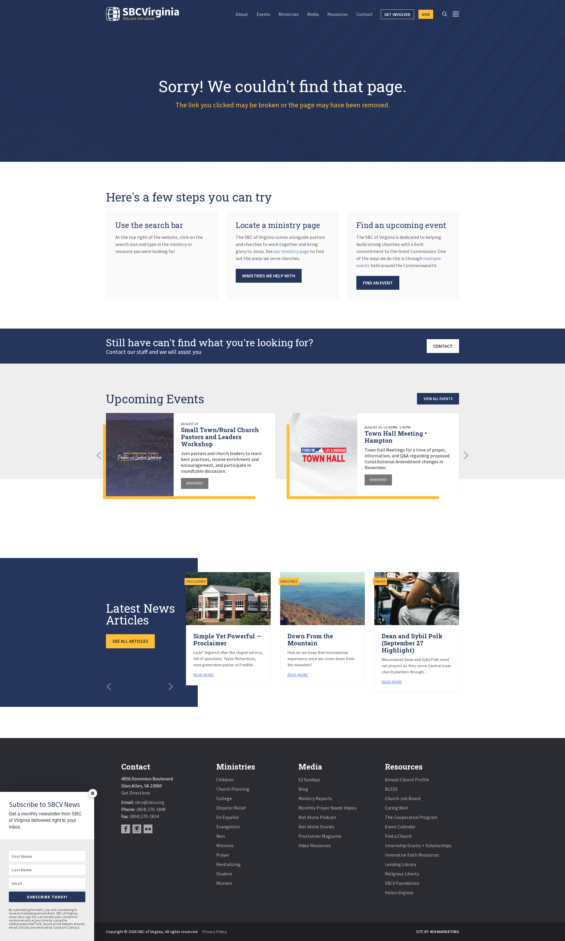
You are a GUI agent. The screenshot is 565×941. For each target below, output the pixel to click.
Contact (443, 346)
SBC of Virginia (142, 14)
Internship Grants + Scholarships (418, 845)
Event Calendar (400, 827)
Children (224, 779)
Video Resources (314, 845)
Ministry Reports (315, 798)
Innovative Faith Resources (412, 855)
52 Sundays (309, 779)
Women (224, 883)
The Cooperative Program (411, 817)
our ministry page (291, 251)
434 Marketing (444, 931)
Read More (203, 674)
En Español (227, 817)
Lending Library (400, 864)
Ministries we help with (268, 276)
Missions (225, 845)
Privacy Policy (214, 931)
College (224, 798)
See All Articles (130, 641)
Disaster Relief (231, 808)
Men (220, 836)
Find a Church (398, 836)
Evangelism (228, 827)
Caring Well (396, 808)
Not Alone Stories (316, 827)
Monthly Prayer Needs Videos (327, 808)
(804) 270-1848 (151, 809)
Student (224, 874)
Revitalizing (228, 864)
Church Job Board (403, 798)
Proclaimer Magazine (319, 836)
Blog (303, 789)
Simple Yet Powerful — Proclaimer (227, 639)
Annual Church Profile (407, 779)
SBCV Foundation (402, 883)
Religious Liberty (402, 874)
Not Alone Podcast (317, 817)
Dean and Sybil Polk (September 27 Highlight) (412, 643)
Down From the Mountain (310, 639)
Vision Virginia (399, 892)
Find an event (378, 283)
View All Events (438, 398)
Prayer (223, 855)
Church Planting (232, 789)
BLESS (391, 789)
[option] (190, 454)
